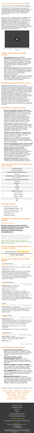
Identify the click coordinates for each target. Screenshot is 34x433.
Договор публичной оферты (17, 413)
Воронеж (9, 398)
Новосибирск (18, 390)
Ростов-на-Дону (22, 394)
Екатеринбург (27, 390)
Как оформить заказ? (17, 407)
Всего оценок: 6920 (26, 344)
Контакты (17, 409)
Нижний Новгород (10, 392)
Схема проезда (17, 425)
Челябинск (25, 392)
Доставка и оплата (17, 405)
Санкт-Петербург (8, 390)
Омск (8, 394)
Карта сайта (29, 431)
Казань (19, 392)
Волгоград (16, 398)
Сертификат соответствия (8, 222)
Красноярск (16, 396)
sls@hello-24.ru (19, 427)
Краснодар (24, 398)
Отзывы (17, 411)
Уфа (10, 396)
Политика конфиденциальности (17, 415)
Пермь (23, 396)
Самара (14, 394)
